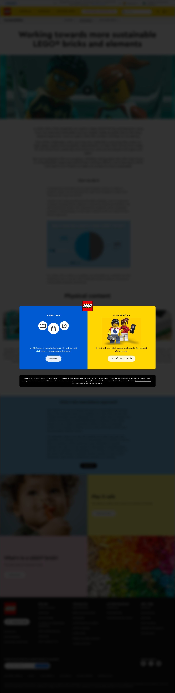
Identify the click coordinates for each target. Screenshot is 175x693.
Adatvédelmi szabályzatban (84, 383)
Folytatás (54, 358)
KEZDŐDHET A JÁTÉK (121, 358)
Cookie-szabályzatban (143, 381)
